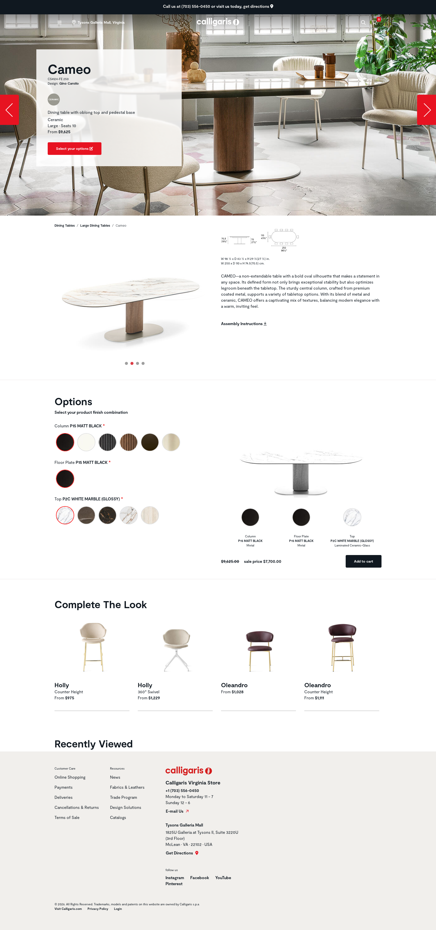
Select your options (73, 148)
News (115, 777)
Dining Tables (64, 225)
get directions (256, 6)
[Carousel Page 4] (143, 363)
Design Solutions (125, 807)
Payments (63, 787)
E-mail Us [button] (175, 811)
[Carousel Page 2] (131, 363)
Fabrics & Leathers (127, 787)
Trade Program (123, 797)
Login (118, 908)
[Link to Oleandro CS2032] (343, 646)
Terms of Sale (66, 817)
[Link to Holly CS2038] (93, 646)
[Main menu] (59, 22)
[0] (374, 22)
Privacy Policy (98, 908)
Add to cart (363, 561)
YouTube (223, 877)
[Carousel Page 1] (126, 363)
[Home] (218, 21)
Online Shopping (70, 777)
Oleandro (234, 684)
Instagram (175, 877)
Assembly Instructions (242, 323)
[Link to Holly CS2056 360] (176, 646)
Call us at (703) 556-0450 (187, 6)
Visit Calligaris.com (68, 908)
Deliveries (63, 797)
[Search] (363, 22)
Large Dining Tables (95, 225)
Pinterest (174, 883)
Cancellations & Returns (76, 807)
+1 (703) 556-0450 (182, 790)
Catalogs (118, 817)
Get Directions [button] (180, 853)
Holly (61, 684)
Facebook (199, 877)
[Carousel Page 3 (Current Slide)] (137, 363)
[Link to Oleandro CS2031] (259, 646)
